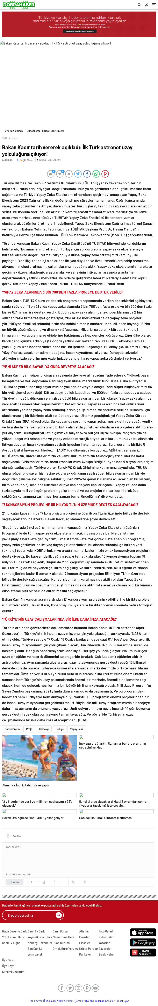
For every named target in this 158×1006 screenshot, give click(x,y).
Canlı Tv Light (11, 943)
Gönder (14, 882)
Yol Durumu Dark (13, 937)
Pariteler (85, 954)
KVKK (89, 1000)
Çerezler (80, 1000)
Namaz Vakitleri (63, 937)
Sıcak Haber (107, 954)
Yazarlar (104, 943)
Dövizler (84, 937)
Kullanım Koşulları (104, 1000)
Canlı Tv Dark (36, 931)
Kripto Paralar (88, 948)
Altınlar (84, 931)
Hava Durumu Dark (14, 931)
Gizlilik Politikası (63, 1000)
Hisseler (84, 943)
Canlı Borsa (60, 931)
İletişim (48, 1000)
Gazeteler (105, 948)
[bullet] (61, 882)
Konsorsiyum (12, 729)
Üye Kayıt (8, 966)
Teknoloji (44, 729)
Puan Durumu (62, 943)
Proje (29, 729)
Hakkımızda (36, 1000)
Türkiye (59, 729)
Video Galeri (106, 937)
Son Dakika (35, 948)
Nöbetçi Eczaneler (40, 943)
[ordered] (55, 882)
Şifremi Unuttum (13, 971)
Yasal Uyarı (123, 1000)
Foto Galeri (106, 931)
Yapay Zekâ (77, 729)
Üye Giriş (8, 960)
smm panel (35, 954)
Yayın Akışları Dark (40, 937)
